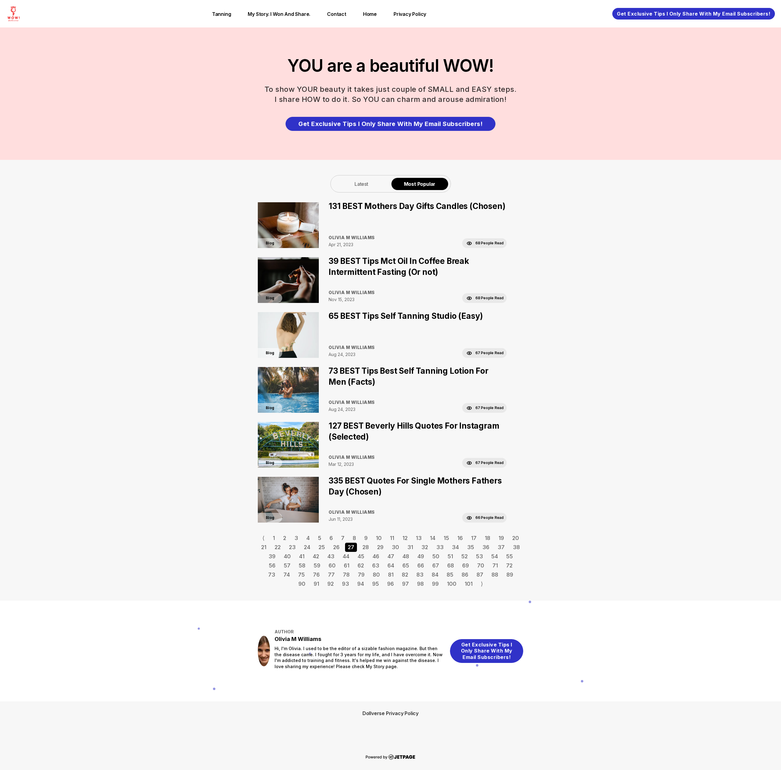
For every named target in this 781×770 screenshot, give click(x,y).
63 (375, 565)
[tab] (361, 184)
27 (351, 547)
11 (392, 538)
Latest (361, 184)
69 (465, 565)
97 (405, 584)
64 (390, 565)
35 (470, 547)
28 (365, 547)
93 (345, 584)
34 (455, 547)
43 (330, 556)
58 (302, 565)
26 (336, 547)
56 (272, 565)
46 (376, 556)
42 (316, 556)
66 (420, 565)
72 (509, 565)
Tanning (221, 14)
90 (301, 584)
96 (390, 584)
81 (391, 574)
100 (451, 584)
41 (301, 556)
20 (515, 538)
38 (516, 547)
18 (487, 538)
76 (316, 574)
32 (424, 547)
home (370, 14)
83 (419, 574)
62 (361, 565)
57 (287, 565)
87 (480, 574)
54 (494, 556)
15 (446, 538)
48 (405, 556)
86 (465, 574)
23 (292, 547)
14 (432, 538)
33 (440, 547)
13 (419, 538)
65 (405, 565)
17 (474, 538)
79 (361, 574)
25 (322, 547)
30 (395, 547)
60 (332, 565)
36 (485, 547)
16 (460, 538)
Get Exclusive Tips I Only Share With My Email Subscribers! (693, 14)
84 (435, 574)
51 (450, 556)
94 (360, 584)
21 (263, 547)
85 (450, 574)
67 (435, 565)
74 (286, 574)
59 (317, 565)
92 (330, 584)
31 (410, 547)
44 (346, 556)
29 (380, 547)
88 (494, 574)
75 (301, 574)
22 (278, 547)
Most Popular (420, 184)
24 (307, 547)
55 (509, 556)
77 (331, 574)
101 (469, 584)
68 (450, 565)
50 (435, 556)
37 (501, 547)
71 (495, 565)
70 (480, 565)
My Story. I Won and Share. (279, 14)
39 (271, 556)
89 (509, 574)
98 (420, 584)
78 (346, 574)
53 (479, 556)
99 (435, 584)
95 (375, 584)
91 (316, 584)
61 (346, 565)
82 (405, 574)
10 (379, 538)
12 (405, 538)
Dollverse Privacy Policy (390, 713)
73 (271, 574)
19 (501, 538)
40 (287, 556)
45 (361, 556)
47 (390, 556)
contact (336, 14)
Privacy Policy (410, 14)
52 (464, 556)
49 (420, 556)
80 (376, 574)
